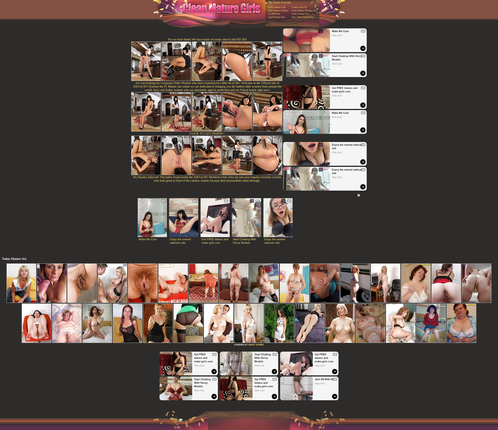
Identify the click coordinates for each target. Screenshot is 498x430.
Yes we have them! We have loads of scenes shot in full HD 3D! (207, 39)
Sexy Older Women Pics (303, 17)
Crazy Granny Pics (300, 13)
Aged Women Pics (276, 17)
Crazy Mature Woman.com (304, 10)
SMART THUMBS (256, 345)
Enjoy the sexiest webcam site (347, 146)
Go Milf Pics (274, 13)
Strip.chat (337, 35)
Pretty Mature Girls (277, 7)
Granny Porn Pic (299, 7)
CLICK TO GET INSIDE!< (207, 133)
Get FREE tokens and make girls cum (345, 90)
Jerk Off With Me (325, 379)
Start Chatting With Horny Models (347, 58)
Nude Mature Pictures (278, 10)
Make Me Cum (340, 31)
